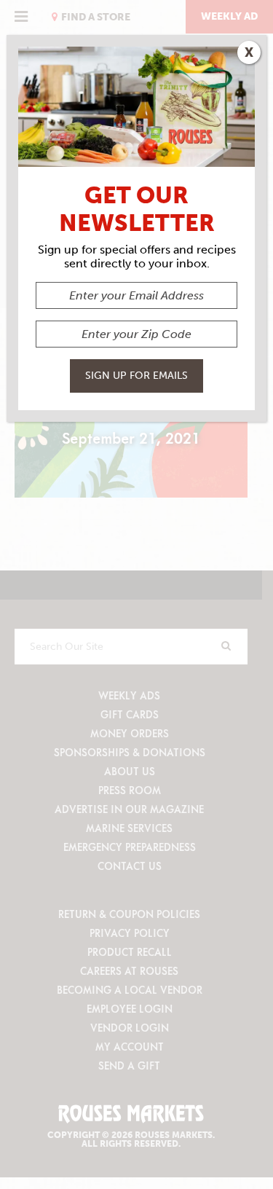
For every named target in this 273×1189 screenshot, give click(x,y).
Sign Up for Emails (136, 375)
